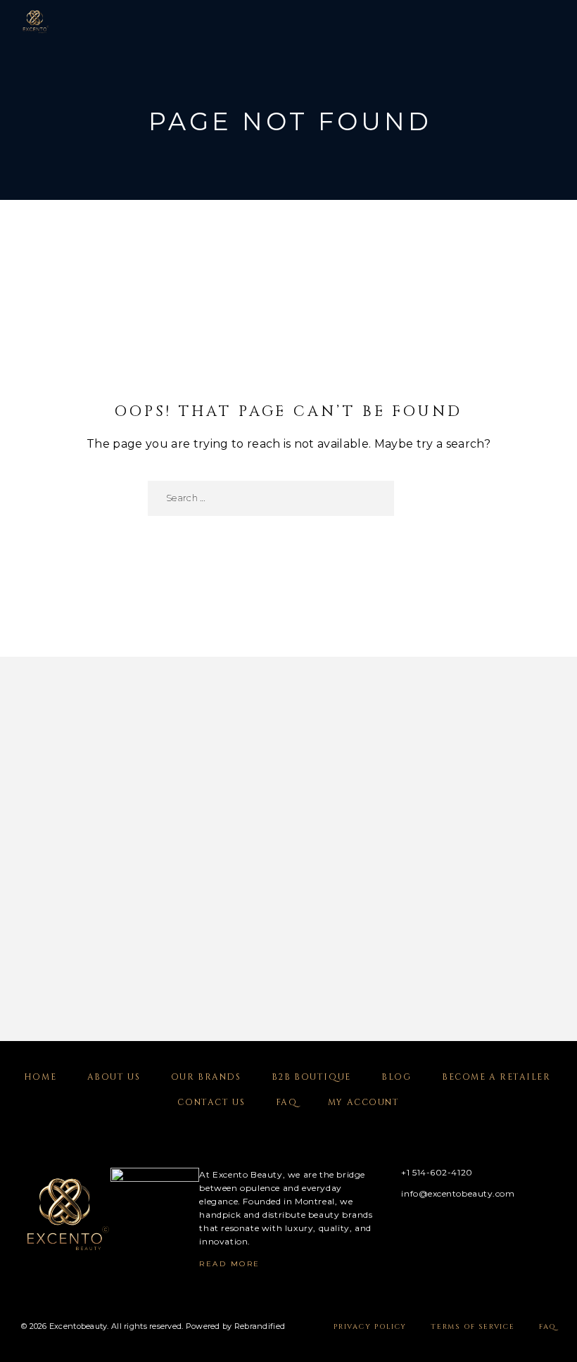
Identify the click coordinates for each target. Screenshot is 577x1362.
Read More (229, 1263)
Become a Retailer (496, 1077)
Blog (396, 1077)
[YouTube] (464, 1228)
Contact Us (211, 1102)
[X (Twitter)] (436, 1228)
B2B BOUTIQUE (311, 1077)
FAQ (287, 1102)
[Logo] (35, 21)
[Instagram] (409, 1228)
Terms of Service (473, 1327)
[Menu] (542, 21)
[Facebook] (381, 1228)
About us (113, 1077)
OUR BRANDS (206, 1077)
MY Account (364, 1102)
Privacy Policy (370, 1327)
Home (40, 1077)
